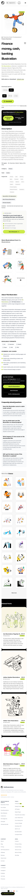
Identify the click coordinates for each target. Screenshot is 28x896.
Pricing (2, 846)
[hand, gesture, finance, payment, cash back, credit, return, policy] (21, 545)
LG (15, 96)
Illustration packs (8, 37)
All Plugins (17, 809)
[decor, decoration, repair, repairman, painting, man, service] (7, 265)
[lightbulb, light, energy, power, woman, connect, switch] (20, 251)
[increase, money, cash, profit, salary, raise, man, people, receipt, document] (21, 570)
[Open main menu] (25, 2)
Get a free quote (13, 231)
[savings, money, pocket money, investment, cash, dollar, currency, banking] (7, 482)
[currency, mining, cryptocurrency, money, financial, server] (7, 545)
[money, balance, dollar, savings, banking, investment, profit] (7, 558)
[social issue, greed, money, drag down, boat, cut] (21, 507)
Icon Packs (3, 807)
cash (16, 176)
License (17, 841)
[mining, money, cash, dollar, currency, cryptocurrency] (21, 520)
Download (9, 101)
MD (9, 96)
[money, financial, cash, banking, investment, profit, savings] (7, 507)
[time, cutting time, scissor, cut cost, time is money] (7, 570)
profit (22, 179)
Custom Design (18, 823)
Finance (10, 168)
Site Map (17, 855)
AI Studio (18, 803)
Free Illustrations (5, 810)
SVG (5, 90)
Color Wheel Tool (19, 817)
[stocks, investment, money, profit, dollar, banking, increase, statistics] (21, 482)
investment (17, 184)
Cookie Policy (18, 846)
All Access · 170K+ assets (19, 118)
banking (21, 176)
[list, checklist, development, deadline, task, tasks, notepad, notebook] (7, 251)
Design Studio (19, 806)
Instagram (3, 870)
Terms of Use (18, 849)
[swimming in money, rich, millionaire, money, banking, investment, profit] (7, 583)
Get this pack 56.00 (8, 118)
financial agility (13, 186)
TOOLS (16, 801)
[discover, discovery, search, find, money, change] (7, 520)
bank (11, 179)
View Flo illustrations (14, 386)
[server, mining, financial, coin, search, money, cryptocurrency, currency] (21, 583)
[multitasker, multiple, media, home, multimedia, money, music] (21, 495)
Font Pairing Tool (19, 820)
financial (16, 179)
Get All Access (14, 390)
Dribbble (3, 873)
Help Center (3, 858)
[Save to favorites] (25, 43)
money (11, 176)
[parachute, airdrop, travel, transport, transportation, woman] (7, 279)
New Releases (4, 813)
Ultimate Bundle (4, 824)
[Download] (10, 484)
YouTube (3, 876)
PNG (11, 90)
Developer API (18, 826)
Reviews (3, 855)
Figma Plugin (18, 812)
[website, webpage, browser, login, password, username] (20, 265)
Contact (3, 860)
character (12, 192)
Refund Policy (18, 852)
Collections (3, 815)
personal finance (13, 189)
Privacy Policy (18, 844)
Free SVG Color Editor (20, 814)
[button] (19, 2)
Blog (2, 844)
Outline (8, 172)
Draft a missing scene (14, 394)
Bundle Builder (18, 831)
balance (17, 181)
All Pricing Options (5, 849)
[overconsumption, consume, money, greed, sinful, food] (7, 495)
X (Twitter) (3, 867)
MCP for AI (17, 828)
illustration (22, 189)
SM (4, 96)
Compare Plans (18, 834)
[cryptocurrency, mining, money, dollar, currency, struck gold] (21, 558)
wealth (11, 184)
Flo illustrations (17, 37)
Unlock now (20, 79)
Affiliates (3, 852)
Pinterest (3, 879)
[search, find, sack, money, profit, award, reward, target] (7, 532)
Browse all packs (6, 202)
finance (11, 181)
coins (22, 181)
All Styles (3, 821)
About (2, 841)
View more (14, 592)
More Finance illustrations (9, 199)
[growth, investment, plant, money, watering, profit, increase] (21, 532)
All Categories (4, 818)
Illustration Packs (5, 804)
